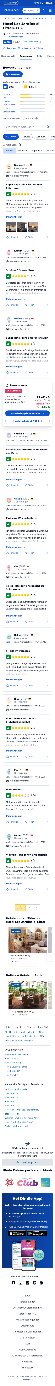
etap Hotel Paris (13, 1113)
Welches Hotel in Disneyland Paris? (22, 1117)
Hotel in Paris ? (12, 1101)
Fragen (50, 56)
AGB (27, 1343)
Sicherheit (27, 1361)
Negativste (36, 150)
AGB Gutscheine (27, 1349)
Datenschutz (27, 1325)
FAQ (27, 1295)
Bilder (40, 56)
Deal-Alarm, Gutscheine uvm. (27, 1307)
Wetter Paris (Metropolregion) (19, 1040)
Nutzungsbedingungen (27, 1319)
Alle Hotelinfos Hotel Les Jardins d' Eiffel (24, 1032)
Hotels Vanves (12, 1058)
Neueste (22, 150)
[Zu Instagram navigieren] (20, 1282)
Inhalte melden (27, 1301)
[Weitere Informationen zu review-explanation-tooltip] (39, 42)
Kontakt (37, 3)
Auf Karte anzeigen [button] (14, 37)
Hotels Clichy (11, 1074)
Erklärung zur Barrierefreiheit (27, 1355)
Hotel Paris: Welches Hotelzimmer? (22, 1109)
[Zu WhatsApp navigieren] (41, 1282)
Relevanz (9, 150)
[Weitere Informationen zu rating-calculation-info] (36, 118)
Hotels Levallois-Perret (16, 1066)
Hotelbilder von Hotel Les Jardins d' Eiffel (25, 1036)
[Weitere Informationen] (38, 406)
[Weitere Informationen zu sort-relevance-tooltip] (19, 145)
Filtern (13, 137)
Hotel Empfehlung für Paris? (19, 1122)
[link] (44, 10)
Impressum (27, 1367)
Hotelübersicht (8, 56)
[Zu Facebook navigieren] (13, 1282)
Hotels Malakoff (12, 1070)
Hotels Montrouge (14, 1062)
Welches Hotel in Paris (16, 1089)
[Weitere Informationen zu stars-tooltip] (21, 28)
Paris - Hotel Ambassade (17, 1126)
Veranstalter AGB (27, 1313)
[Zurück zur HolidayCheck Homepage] (11, 10)
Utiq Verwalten (27, 1337)
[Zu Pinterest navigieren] (34, 1282)
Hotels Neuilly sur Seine (16, 1054)
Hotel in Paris (11, 1093)
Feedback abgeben (27, 1162)
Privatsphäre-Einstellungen (28, 1331)
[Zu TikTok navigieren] (27, 1282)
